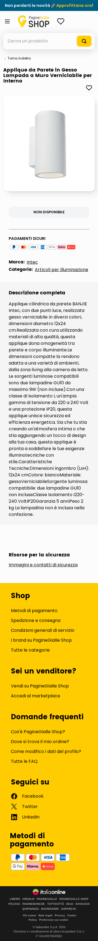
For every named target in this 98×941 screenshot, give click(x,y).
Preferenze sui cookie (53, 919)
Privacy (60, 915)
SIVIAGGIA (82, 904)
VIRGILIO (28, 899)
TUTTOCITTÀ (55, 904)
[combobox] (49, 41)
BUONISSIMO (50, 909)
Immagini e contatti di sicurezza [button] (43, 564)
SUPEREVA (68, 909)
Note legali (45, 915)
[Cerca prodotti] (84, 41)
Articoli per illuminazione (61, 269)
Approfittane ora (74, 5)
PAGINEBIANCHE (33, 904)
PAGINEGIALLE (47, 899)
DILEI (69, 904)
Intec (32, 262)
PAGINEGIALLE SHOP (73, 899)
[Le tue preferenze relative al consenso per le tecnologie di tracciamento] (88, 931)
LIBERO (15, 899)
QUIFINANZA (30, 909)
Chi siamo (29, 915)
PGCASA (14, 904)
